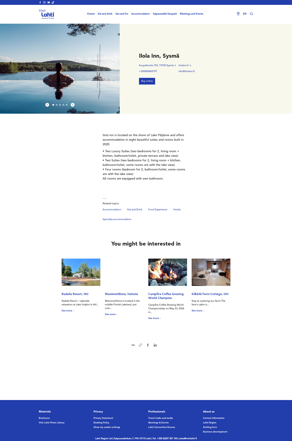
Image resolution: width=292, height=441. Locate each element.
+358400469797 (148, 71)
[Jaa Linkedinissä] (155, 345)
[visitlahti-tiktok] (53, 2)
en (245, 14)
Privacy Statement (103, 418)
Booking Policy (101, 423)
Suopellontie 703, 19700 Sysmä (156, 65)
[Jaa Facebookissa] (148, 345)
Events (91, 14)
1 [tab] (53, 105)
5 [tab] (67, 105)
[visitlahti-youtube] (48, 2)
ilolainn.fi (183, 65)
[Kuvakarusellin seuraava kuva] (72, 105)
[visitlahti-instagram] (44, 2)
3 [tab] (60, 105)
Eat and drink (105, 14)
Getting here (210, 427)
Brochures (44, 418)
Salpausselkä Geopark (165, 14)
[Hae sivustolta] (251, 14)
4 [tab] (63, 105)
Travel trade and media (160, 418)
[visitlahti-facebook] (40, 2)
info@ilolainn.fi (187, 71)
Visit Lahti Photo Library (51, 423)
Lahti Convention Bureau (161, 427)
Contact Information (213, 418)
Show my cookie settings (107, 427)
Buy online (147, 81)
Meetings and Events (191, 14)
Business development (215, 432)
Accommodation (140, 14)
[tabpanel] (60, 69)
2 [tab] (56, 105)
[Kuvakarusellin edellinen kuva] (47, 105)
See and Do (121, 14)
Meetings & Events (158, 423)
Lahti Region (209, 423)
